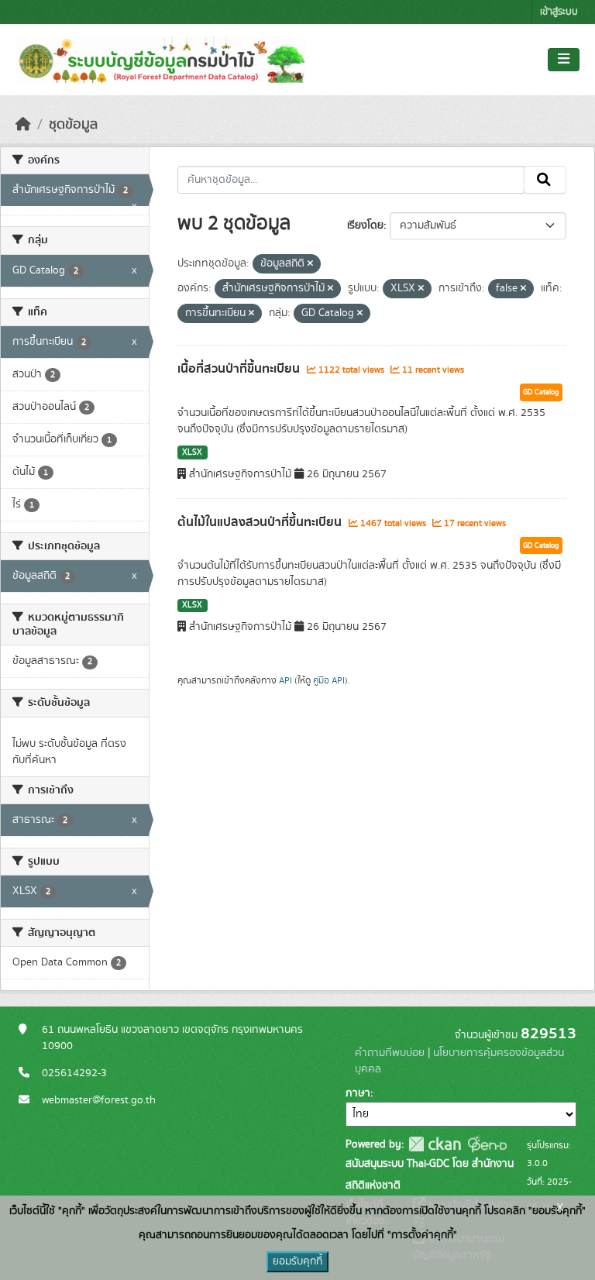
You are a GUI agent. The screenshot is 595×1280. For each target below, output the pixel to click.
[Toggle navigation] (564, 59)
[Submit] (545, 180)
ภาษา (358, 1093)
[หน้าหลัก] (23, 125)
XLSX (192, 452)
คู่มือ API (329, 680)
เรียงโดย (365, 225)
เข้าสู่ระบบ (559, 12)
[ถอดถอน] (310, 264)
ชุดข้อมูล (73, 125)
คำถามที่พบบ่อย (390, 1053)
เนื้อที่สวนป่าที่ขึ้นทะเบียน (240, 369)
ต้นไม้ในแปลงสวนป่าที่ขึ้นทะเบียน (261, 522)
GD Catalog (541, 392)
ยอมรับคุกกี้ (297, 1261)
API (285, 680)
